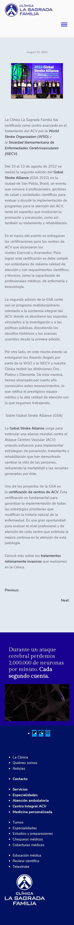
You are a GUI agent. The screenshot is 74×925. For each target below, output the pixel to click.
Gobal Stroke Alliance (27, 428)
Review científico (26, 861)
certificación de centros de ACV (33, 492)
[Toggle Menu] (64, 26)
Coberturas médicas (28, 845)
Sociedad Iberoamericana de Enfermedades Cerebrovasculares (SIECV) (32, 148)
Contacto (20, 779)
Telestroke (21, 866)
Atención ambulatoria (31, 800)
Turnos (18, 822)
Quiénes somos (25, 762)
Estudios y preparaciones (33, 833)
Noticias (19, 768)
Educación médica (27, 855)
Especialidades (25, 795)
